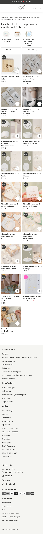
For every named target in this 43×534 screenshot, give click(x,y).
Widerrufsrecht (8, 379)
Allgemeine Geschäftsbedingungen (17, 375)
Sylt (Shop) (6, 398)
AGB (3, 510)
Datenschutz (7, 506)
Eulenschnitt (7, 417)
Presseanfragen (8, 387)
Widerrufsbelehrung (10, 513)
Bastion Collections (10, 428)
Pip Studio (6, 425)
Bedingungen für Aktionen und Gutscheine (20, 357)
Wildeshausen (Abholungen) (14, 394)
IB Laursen (6, 435)
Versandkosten (8, 361)
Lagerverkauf (7, 402)
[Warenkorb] (40, 7)
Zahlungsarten (8, 364)
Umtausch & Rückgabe (11, 371)
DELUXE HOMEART (9, 453)
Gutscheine (7, 368)
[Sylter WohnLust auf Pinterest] (10, 484)
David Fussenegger (10, 432)
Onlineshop (6, 391)
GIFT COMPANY (8, 449)
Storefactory (7, 421)
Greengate (6, 442)
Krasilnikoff (6, 439)
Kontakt (5, 354)
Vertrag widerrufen (10, 520)
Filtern (8, 50)
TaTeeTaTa (6, 456)
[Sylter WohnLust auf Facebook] (7, 484)
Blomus (5, 414)
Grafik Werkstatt (9, 446)
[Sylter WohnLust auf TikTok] (14, 484)
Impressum (6, 502)
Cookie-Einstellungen (11, 517)
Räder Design (7, 410)
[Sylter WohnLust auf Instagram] (3, 484)
